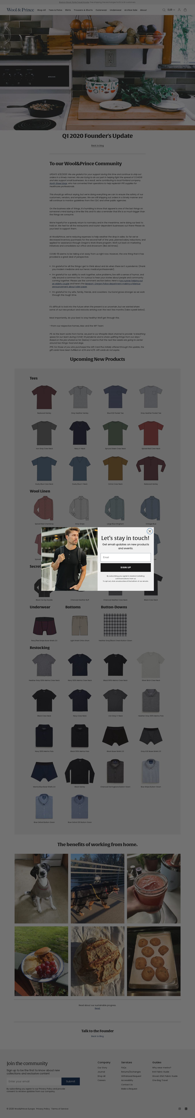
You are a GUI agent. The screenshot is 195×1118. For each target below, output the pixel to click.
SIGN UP (126, 567)
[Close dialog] (150, 531)
